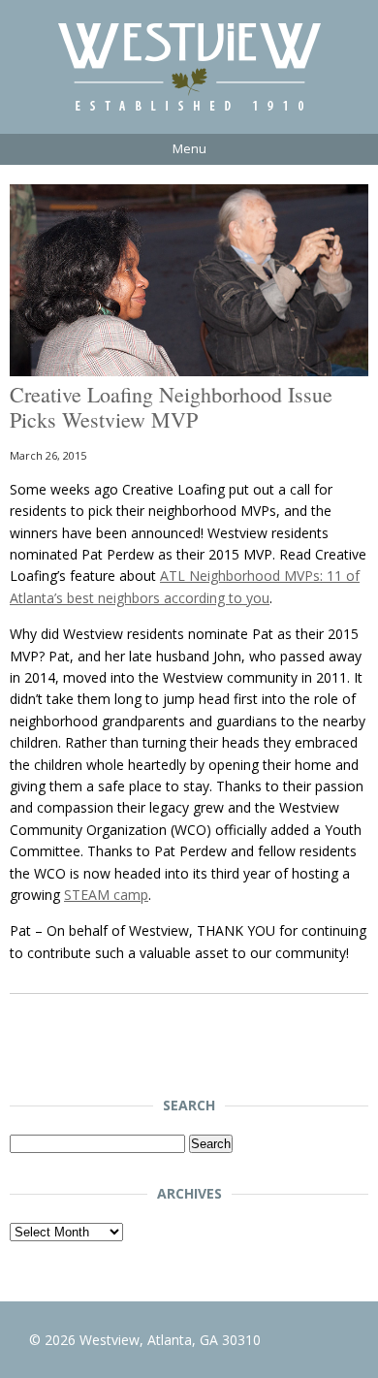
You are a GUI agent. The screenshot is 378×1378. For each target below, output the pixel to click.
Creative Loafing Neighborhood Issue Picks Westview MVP (171, 406)
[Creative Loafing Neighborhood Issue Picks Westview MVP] (189, 371)
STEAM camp (106, 894)
